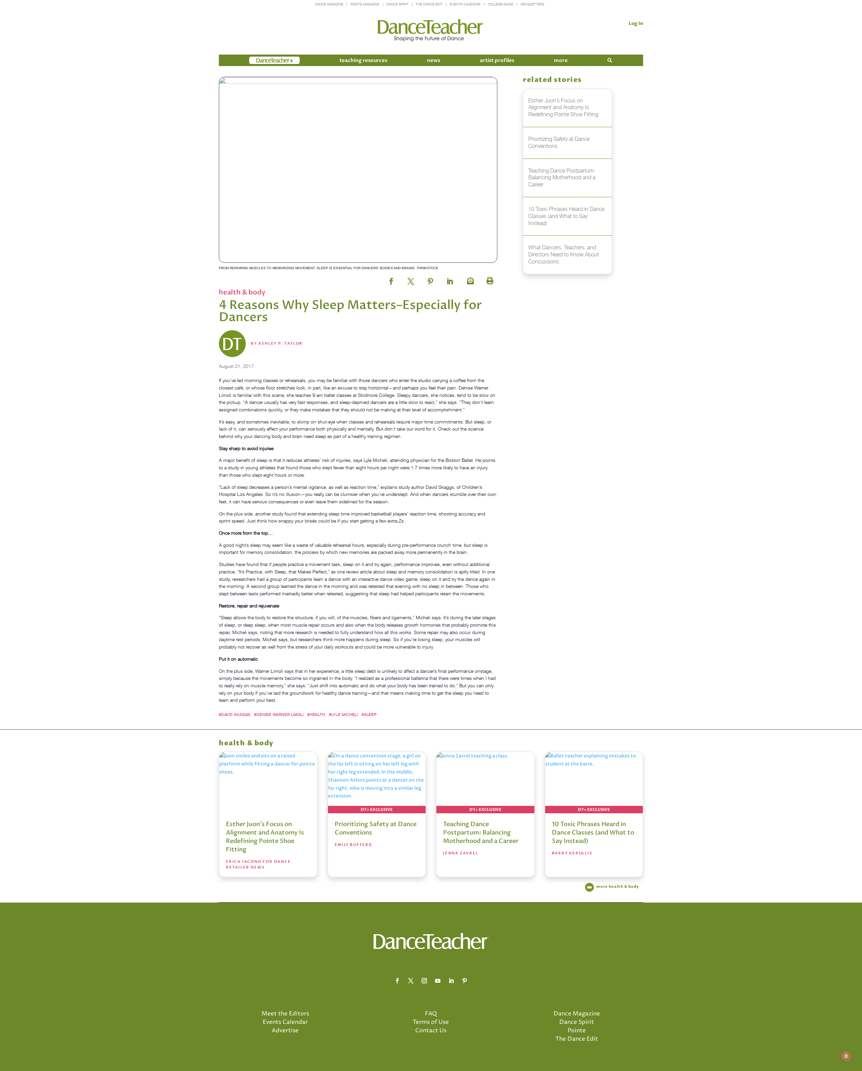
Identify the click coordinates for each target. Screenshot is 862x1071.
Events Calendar (465, 4)
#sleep (369, 714)
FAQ (431, 1014)
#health (316, 714)
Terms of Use (431, 1022)
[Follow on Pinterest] (464, 980)
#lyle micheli (343, 714)
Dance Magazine (329, 4)
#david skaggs (235, 714)
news (433, 60)
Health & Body (242, 292)
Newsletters (532, 4)
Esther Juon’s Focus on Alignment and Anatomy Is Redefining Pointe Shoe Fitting (265, 837)
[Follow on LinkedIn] (451, 980)
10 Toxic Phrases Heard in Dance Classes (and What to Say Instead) (593, 832)
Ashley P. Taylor (280, 343)
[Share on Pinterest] (430, 279)
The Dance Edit (429, 4)
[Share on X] (410, 279)
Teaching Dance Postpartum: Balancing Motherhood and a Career (481, 832)
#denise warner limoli (278, 714)
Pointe (577, 1031)
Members (261, 60)
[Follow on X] (410, 980)
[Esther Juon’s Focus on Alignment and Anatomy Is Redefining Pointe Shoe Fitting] (268, 782)
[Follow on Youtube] (437, 980)
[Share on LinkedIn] (449, 279)
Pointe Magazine (365, 4)
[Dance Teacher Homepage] (431, 30)
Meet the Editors (285, 1014)
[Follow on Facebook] (397, 980)
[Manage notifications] (846, 1056)
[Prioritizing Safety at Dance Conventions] (377, 782)
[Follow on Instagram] (424, 980)
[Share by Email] (469, 279)
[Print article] (488, 279)
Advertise (285, 1031)
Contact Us (430, 1031)
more (561, 60)
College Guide (500, 4)
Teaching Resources (363, 60)
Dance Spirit (397, 4)
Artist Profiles (497, 60)
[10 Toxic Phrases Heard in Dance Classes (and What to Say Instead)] (594, 782)
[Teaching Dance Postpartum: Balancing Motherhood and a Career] (485, 782)
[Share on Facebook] (391, 279)
